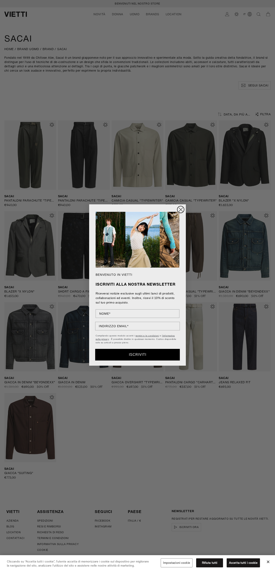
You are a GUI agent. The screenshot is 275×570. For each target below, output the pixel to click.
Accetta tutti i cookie (243, 563)
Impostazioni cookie (176, 563)
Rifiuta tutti (209, 563)
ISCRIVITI (137, 354)
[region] (137, 562)
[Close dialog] (180, 209)
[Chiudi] (268, 562)
